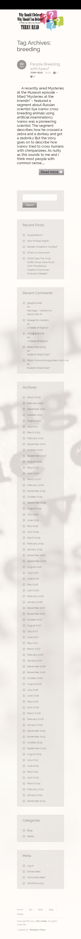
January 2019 (34, 549)
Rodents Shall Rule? (38, 354)
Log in (30, 865)
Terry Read (41, 921)
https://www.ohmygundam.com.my (42, 360)
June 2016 (33, 695)
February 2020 (35, 485)
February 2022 (35, 403)
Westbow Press (37, 929)
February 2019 (35, 543)
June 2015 (33, 765)
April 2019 (33, 531)
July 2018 (32, 572)
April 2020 (33, 473)
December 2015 (36, 730)
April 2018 (33, 590)
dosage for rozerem (38, 320)
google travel (34, 303)
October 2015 (34, 742)
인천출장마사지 (35, 333)
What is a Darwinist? (38, 252)
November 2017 (36, 613)
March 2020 (34, 479)
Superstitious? (35, 235)
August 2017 (34, 625)
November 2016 (36, 672)
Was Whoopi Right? (38, 240)
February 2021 (35, 438)
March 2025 (33, 397)
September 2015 (36, 748)
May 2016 (32, 701)
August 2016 (34, 684)
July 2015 (32, 760)
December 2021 (36, 409)
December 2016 (36, 666)
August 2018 (34, 567)
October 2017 (34, 619)
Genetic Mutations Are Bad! (42, 246)
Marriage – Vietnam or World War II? (39, 312)
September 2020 (36, 455)
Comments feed (36, 877)
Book (40, 909)
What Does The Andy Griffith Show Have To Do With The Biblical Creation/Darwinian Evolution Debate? (40, 266)
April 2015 (33, 777)
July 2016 (32, 689)
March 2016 (34, 713)
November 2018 (36, 555)
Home (20, 909)
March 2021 (33, 432)
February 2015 (35, 789)
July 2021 (32, 426)
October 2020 (35, 450)
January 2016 (35, 724)
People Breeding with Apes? (45, 66)
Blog (48, 73)
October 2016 (35, 678)
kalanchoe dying (36, 347)
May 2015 (32, 771)
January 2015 (34, 795)
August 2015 (34, 754)
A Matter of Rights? (37, 327)
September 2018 (36, 561)
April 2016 (33, 707)
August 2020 (34, 461)
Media (30, 836)
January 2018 (35, 602)
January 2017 (34, 660)
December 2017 (36, 608)
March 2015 (33, 783)
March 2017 (33, 648)
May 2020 (32, 467)
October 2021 (34, 414)
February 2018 (35, 596)
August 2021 (34, 420)
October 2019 (34, 496)
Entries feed (33, 871)
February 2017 (35, 654)
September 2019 (36, 502)
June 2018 (33, 578)
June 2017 (33, 637)
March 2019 (33, 537)
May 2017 (32, 643)
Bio (30, 909)
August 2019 (34, 508)
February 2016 (35, 719)
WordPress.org (35, 883)
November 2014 (36, 801)
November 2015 (36, 736)
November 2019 (36, 491)
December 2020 (36, 444)
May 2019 (32, 526)
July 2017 (32, 631)
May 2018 (32, 584)
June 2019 (33, 520)
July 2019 (32, 514)
